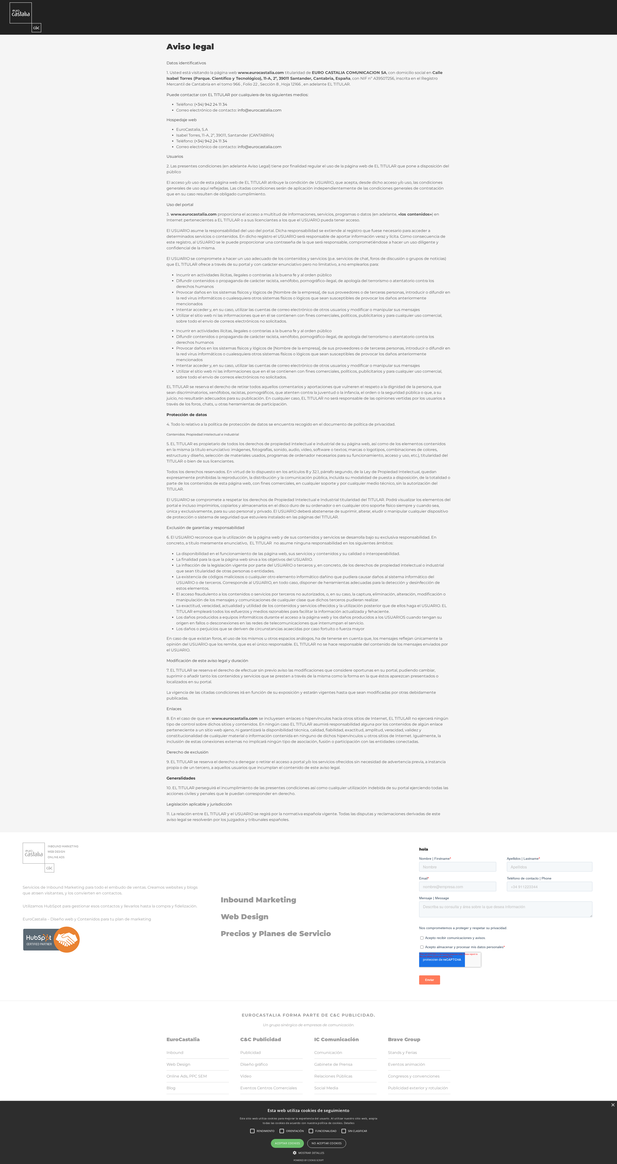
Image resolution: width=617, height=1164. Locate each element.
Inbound (175, 1052)
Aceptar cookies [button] (287, 1143)
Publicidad (250, 1052)
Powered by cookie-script (309, 1160)
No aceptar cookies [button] (327, 1143)
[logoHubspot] (51, 928)
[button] (308, 1152)
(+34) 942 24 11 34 (210, 104)
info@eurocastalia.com (260, 110)
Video (245, 1076)
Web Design (244, 916)
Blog (171, 1088)
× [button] (613, 1105)
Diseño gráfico (254, 1064)
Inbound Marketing (258, 899)
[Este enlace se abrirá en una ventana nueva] (25, 17)
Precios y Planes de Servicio (276, 933)
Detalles (349, 1123)
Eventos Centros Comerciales (268, 1088)
